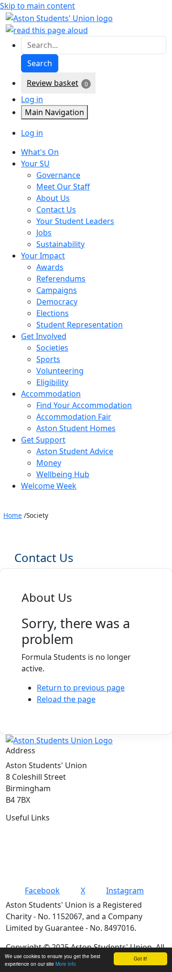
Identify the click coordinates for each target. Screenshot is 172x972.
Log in (32, 99)
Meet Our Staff (63, 186)
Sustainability (60, 244)
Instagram (125, 890)
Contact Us (56, 209)
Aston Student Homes (76, 428)
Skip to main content (37, 5)
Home (12, 515)
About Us (53, 198)
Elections (52, 313)
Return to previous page (81, 687)
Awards (50, 267)
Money (48, 462)
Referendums (61, 278)
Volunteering (60, 370)
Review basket (52, 83)
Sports (48, 359)
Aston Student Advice (74, 451)
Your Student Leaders (75, 221)
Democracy (56, 301)
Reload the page (66, 699)
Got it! (140, 958)
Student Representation (79, 324)
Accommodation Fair (73, 416)
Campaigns (56, 290)
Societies (52, 347)
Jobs (44, 232)
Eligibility (52, 382)
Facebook (42, 890)
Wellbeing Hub (62, 474)
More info (65, 963)
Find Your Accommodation (84, 405)
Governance (58, 175)
